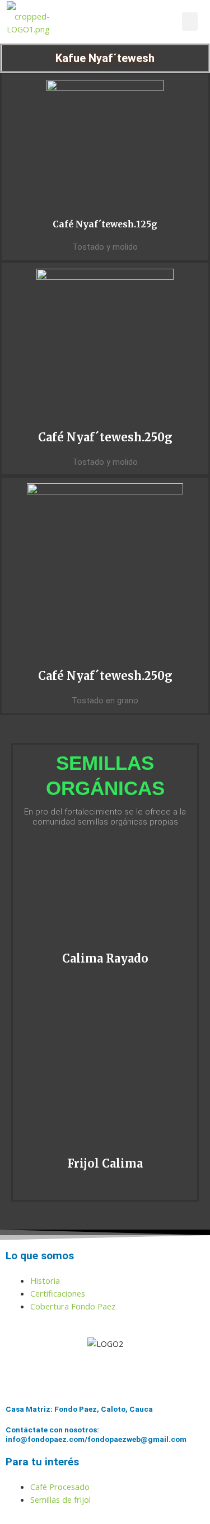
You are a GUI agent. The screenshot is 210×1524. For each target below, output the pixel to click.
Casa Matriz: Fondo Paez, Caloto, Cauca (79, 1408)
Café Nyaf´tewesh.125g (105, 224)
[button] (190, 21)
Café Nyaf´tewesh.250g (105, 437)
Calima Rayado (105, 958)
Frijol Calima (105, 1163)
